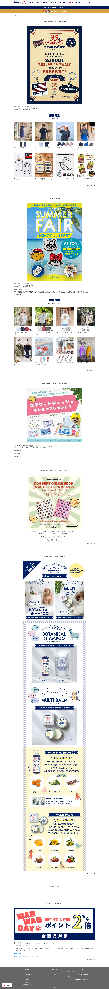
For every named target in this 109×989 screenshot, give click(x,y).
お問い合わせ (27, 969)
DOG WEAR (17, 453)
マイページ (54, 969)
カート (54, 971)
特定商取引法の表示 (27, 984)
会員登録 (54, 974)
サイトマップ (27, 977)
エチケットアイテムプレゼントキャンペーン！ (54, 383)
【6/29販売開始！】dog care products (54, 556)
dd (17, 15)
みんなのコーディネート (54, 886)
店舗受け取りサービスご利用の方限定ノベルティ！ (54, 471)
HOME (15, 15)
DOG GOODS (17, 456)
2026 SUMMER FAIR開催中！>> (59, 11)
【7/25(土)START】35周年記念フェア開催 (54, 21)
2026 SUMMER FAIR (54, 198)
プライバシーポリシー (27, 982)
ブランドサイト (81, 969)
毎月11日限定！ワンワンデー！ (54, 903)
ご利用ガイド (27, 974)
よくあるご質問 (27, 971)
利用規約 (27, 979)
